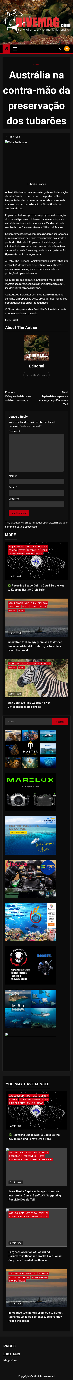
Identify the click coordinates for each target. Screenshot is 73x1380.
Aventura (30, 546)
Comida (12, 550)
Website (14, 498)
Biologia (43, 546)
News (36, 64)
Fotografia (15, 1156)
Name (13, 475)
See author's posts (36, 374)
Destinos (37, 663)
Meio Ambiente (16, 553)
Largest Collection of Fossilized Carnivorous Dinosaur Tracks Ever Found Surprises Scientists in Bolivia (34, 1256)
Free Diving (33, 550)
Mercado (47, 1159)
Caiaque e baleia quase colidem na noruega (18, 396)
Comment (14, 430)
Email (13, 487)
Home (44, 550)
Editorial (36, 366)
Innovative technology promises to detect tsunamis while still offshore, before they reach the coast (35, 646)
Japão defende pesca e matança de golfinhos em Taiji (53, 398)
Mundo (30, 553)
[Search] (60, 49)
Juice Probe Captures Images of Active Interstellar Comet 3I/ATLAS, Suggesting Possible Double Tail (34, 1195)
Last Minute (15, 1159)
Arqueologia (15, 546)
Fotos (22, 550)
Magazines (10, 1360)
